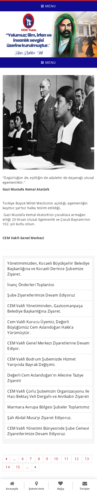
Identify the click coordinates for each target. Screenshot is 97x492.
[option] (48, 122)
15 (18, 467)
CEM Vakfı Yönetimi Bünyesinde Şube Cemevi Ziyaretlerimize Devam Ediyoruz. (48, 431)
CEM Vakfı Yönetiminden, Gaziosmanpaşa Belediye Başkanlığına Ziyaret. (45, 308)
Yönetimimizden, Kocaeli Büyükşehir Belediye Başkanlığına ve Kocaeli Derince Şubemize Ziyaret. (48, 269)
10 (56, 458)
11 (66, 458)
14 (7, 467)
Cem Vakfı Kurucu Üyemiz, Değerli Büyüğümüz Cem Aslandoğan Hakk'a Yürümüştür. (40, 327)
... (14, 458)
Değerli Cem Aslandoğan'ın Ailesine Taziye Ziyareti (45, 378)
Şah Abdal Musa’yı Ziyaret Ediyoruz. (39, 417)
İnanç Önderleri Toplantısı (30, 284)
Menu (50, 6)
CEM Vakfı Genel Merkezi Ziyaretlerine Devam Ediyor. (48, 345)
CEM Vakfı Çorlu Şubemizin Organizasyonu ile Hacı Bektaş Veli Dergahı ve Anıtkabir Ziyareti (48, 394)
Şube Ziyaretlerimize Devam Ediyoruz (41, 295)
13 (87, 458)
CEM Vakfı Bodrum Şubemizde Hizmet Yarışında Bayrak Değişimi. (41, 361)
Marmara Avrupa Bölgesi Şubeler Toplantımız (48, 407)
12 (76, 458)
